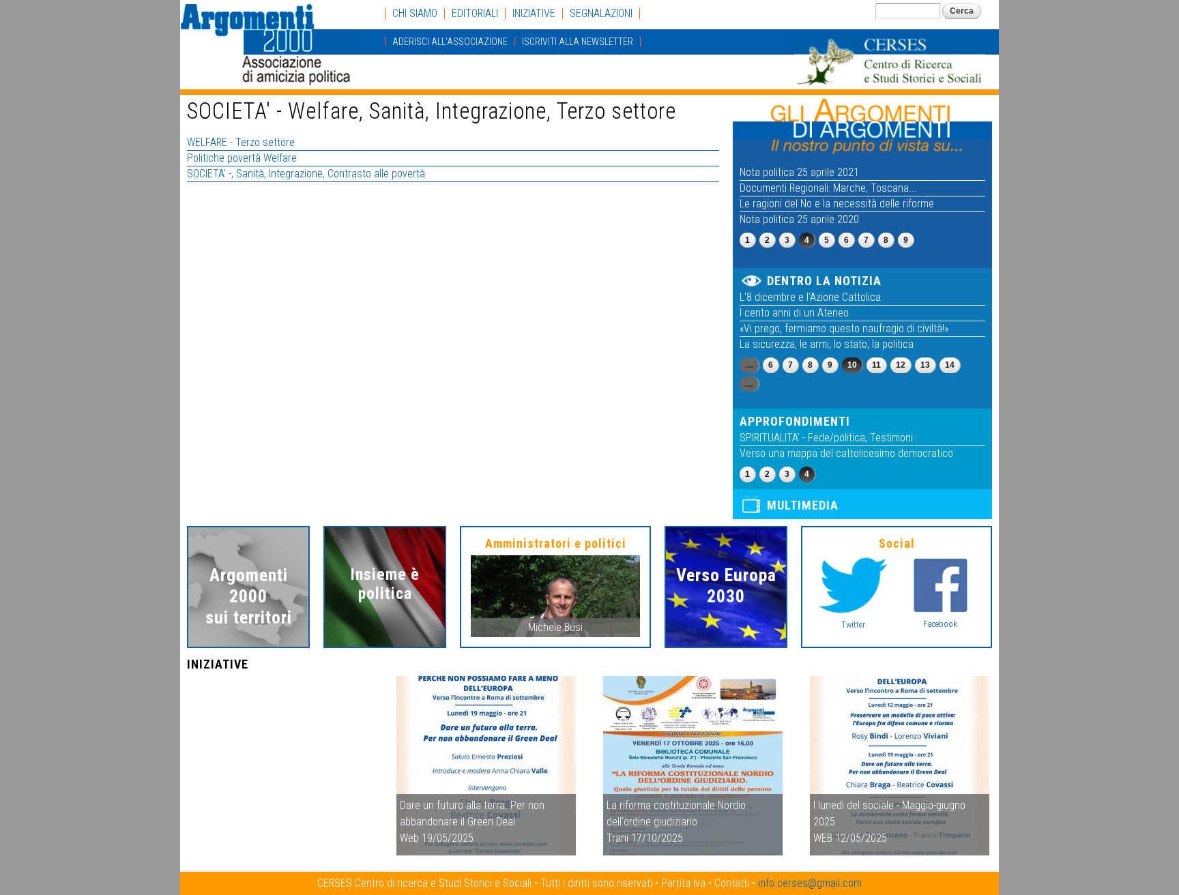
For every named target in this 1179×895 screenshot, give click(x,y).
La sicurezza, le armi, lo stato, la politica (827, 344)
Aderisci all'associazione (450, 41)
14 (950, 365)
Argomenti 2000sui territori (248, 596)
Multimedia (803, 505)
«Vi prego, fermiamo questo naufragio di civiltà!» (844, 328)
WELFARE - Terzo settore (241, 142)
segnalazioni (601, 13)
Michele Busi (555, 627)
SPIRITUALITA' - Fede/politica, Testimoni (826, 437)
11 (876, 365)
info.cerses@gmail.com (810, 883)
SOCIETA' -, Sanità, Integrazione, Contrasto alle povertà (306, 173)
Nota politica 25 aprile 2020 (799, 219)
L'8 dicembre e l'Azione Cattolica (810, 297)
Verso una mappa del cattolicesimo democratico (846, 453)
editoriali (475, 13)
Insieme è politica (385, 584)
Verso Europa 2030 (726, 585)
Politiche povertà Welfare (242, 157)
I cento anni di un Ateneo (794, 312)
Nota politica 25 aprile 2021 (799, 172)
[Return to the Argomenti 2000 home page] (269, 79)
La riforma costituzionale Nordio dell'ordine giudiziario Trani (676, 822)
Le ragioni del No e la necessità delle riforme (837, 203)
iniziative (533, 13)
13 (925, 365)
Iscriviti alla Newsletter (577, 41)
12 (900, 365)
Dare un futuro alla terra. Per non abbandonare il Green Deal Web (472, 822)
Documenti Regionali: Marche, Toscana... (828, 187)
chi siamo (414, 13)
